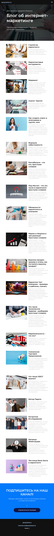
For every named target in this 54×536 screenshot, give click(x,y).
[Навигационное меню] (52, 2)
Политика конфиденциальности (27, 525)
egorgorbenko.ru (6, 2)
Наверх (27, 528)
